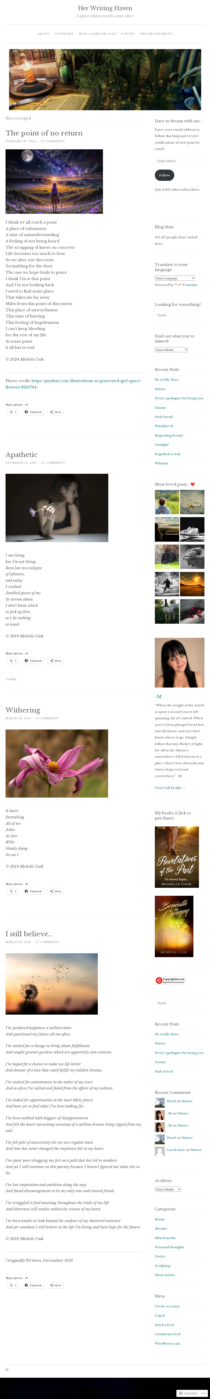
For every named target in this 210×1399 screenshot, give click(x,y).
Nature (160, 389)
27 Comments (53, 141)
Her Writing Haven (105, 8)
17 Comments (47, 942)
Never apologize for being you (179, 398)
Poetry (128, 33)
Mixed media (165, 1238)
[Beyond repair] (192, 612)
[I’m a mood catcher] (167, 558)
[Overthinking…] (192, 530)
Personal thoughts (169, 1247)
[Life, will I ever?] (167, 585)
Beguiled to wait (167, 454)
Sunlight (162, 445)
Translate (189, 285)
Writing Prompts (156, 33)
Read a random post (98, 33)
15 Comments (53, 462)
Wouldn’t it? (164, 426)
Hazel (171, 1101)
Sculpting (162, 1266)
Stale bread (164, 417)
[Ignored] (192, 503)
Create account (167, 1306)
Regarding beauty (169, 435)
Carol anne (176, 1150)
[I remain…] (167, 530)
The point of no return (44, 133)
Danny (160, 408)
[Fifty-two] (167, 503)
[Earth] (192, 585)
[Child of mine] (192, 558)
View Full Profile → (170, 788)
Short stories (165, 1275)
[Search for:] (176, 315)
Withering (23, 710)
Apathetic (22, 455)
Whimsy (161, 463)
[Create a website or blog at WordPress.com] (7, 1369)
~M (158, 696)
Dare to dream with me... (178, 121)
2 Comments (47, 718)
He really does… (167, 380)
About (44, 33)
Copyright (64, 33)
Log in (160, 1315)
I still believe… (29, 934)
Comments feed (167, 1334)
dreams (161, 1228)
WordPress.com (167, 1343)
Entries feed (164, 1325)
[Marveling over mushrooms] (167, 612)
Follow (164, 175)
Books (160, 1219)
